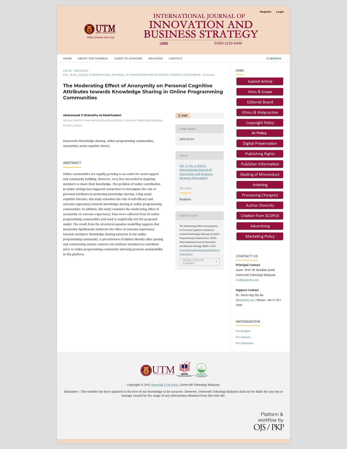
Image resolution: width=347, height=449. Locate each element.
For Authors (243, 337)
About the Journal (93, 58)
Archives (155, 58)
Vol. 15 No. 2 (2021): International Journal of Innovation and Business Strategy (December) (131, 74)
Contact (175, 58)
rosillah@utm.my (247, 280)
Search (275, 58)
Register (265, 11)
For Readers (243, 331)
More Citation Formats (193, 262)
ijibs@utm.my (245, 300)
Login (280, 11)
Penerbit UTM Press (164, 385)
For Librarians (244, 343)
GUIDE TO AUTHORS (128, 58)
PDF (184, 115)
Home (67, 58)
